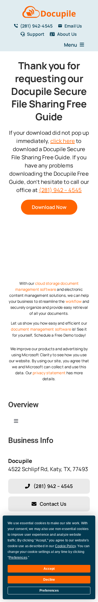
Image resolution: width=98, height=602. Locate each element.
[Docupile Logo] (49, 6)
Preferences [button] (18, 557)
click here (62, 141)
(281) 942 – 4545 (60, 190)
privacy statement (49, 372)
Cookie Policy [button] (65, 546)
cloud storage (47, 283)
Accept (49, 569)
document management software (41, 329)
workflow (74, 301)
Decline (49, 580)
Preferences (49, 590)
